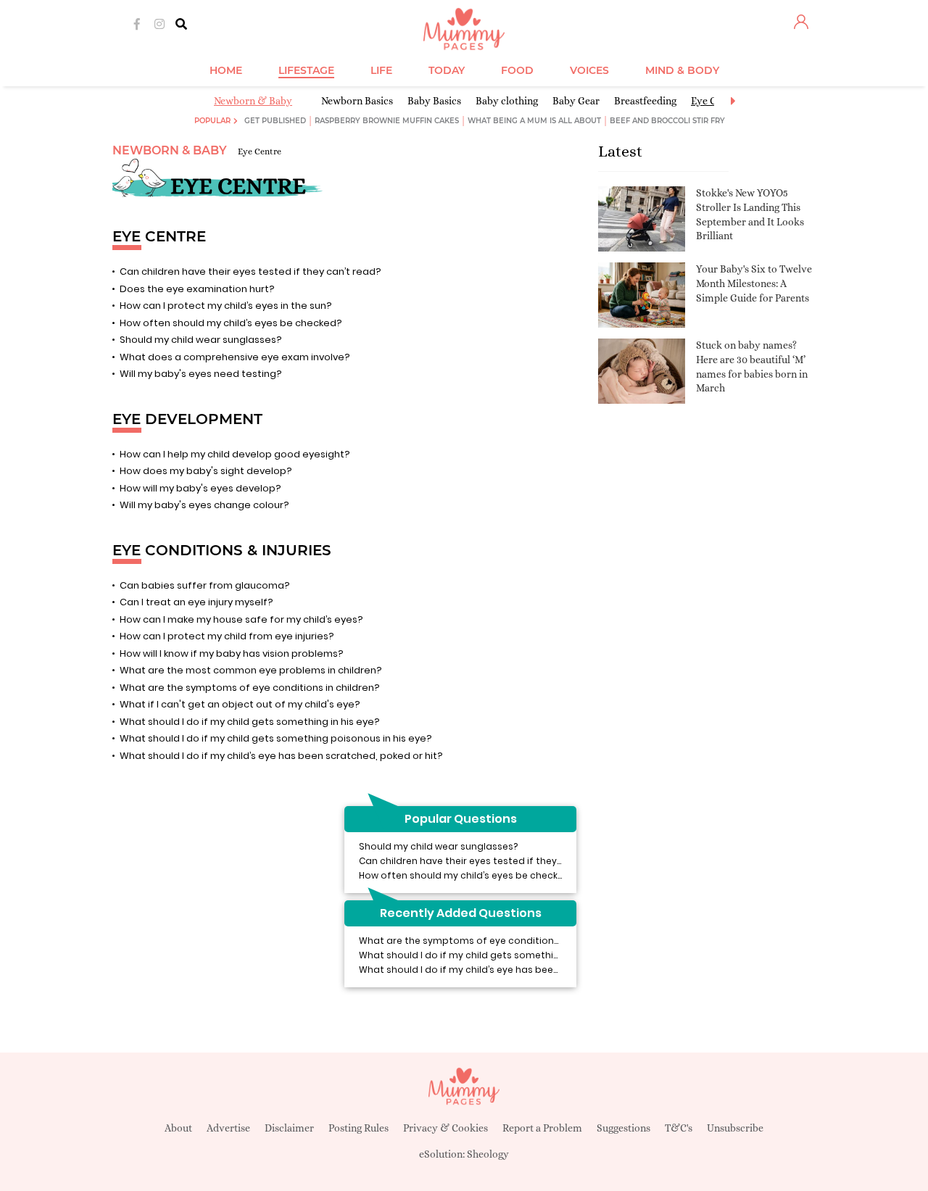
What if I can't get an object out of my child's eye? (240, 704)
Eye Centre (259, 151)
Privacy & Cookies (445, 1128)
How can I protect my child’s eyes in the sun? (226, 305)
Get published (275, 120)
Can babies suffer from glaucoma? (205, 585)
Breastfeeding (645, 101)
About (178, 1128)
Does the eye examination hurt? (197, 289)
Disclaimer (289, 1128)
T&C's (678, 1128)
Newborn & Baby (253, 101)
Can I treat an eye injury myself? (196, 602)
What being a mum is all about (534, 120)
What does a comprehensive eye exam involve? (235, 357)
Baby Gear (576, 101)
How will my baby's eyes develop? (200, 488)
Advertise (228, 1128)
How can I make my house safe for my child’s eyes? (241, 619)
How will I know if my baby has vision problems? (232, 653)
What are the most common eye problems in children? (251, 670)
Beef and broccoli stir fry (667, 120)
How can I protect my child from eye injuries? (227, 636)
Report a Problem (542, 1128)
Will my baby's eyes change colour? (204, 505)
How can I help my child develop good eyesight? (235, 454)
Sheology (488, 1154)
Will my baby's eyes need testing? (201, 374)
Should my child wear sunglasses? (201, 339)
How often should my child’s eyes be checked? (231, 323)
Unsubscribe (735, 1128)
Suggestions (623, 1128)
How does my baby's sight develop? (206, 471)
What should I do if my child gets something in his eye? (250, 722)
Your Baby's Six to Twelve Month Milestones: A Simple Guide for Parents (754, 283)
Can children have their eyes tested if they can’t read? (250, 271)
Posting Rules (358, 1128)
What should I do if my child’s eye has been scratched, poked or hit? (281, 756)
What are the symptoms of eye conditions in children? (250, 687)
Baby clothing (507, 101)
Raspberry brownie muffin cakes (387, 120)
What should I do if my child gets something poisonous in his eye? (276, 738)
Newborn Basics (357, 101)
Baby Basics (434, 101)
